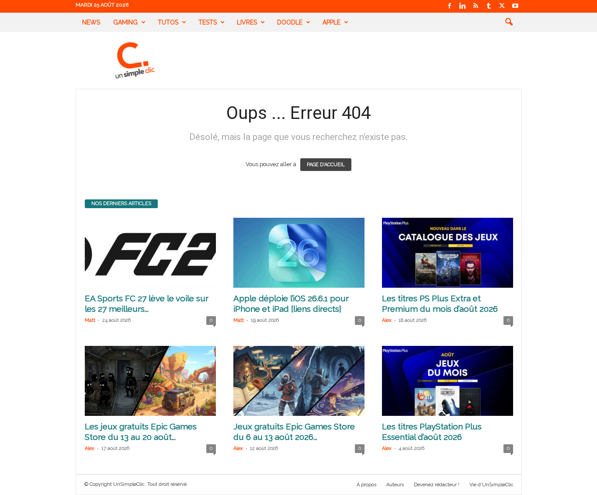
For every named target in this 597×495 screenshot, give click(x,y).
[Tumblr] (489, 6)
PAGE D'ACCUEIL (326, 164)
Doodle (289, 22)
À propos (366, 485)
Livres (247, 22)
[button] (508, 22)
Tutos (168, 22)
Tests (207, 22)
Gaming (125, 22)
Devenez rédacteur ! (436, 485)
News (91, 22)
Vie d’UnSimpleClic (491, 485)
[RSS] (476, 6)
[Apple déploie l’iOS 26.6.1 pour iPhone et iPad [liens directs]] (298, 253)
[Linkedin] (463, 6)
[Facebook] (449, 6)
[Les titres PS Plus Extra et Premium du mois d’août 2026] (447, 253)
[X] (502, 6)
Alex (387, 320)
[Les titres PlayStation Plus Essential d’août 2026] (447, 381)
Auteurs (395, 485)
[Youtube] (515, 6)
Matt (90, 320)
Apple (331, 22)
